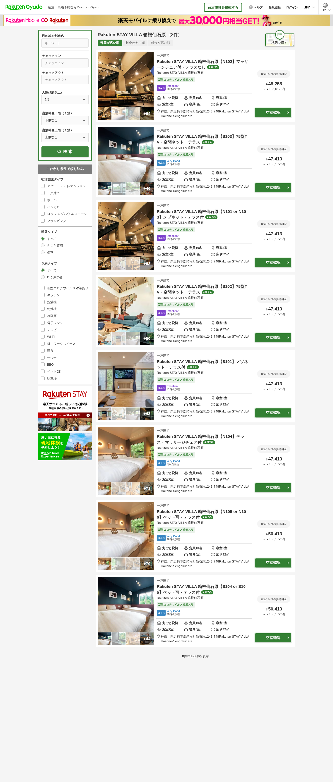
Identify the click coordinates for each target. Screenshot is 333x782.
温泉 (50, 351)
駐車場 (52, 378)
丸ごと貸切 (55, 245)
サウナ (52, 358)
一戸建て (53, 193)
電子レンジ (55, 323)
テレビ (52, 330)
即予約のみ (55, 277)
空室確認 (273, 112)
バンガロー (55, 207)
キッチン (53, 295)
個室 (50, 252)
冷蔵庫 (52, 316)
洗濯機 (52, 302)
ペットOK (54, 371)
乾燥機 (52, 309)
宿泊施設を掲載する (223, 7)
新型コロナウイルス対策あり (67, 288)
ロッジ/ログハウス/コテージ (67, 214)
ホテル (52, 200)
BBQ (50, 364)
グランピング (56, 221)
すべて (52, 239)
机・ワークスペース (61, 344)
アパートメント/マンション (66, 186)
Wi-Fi (51, 337)
